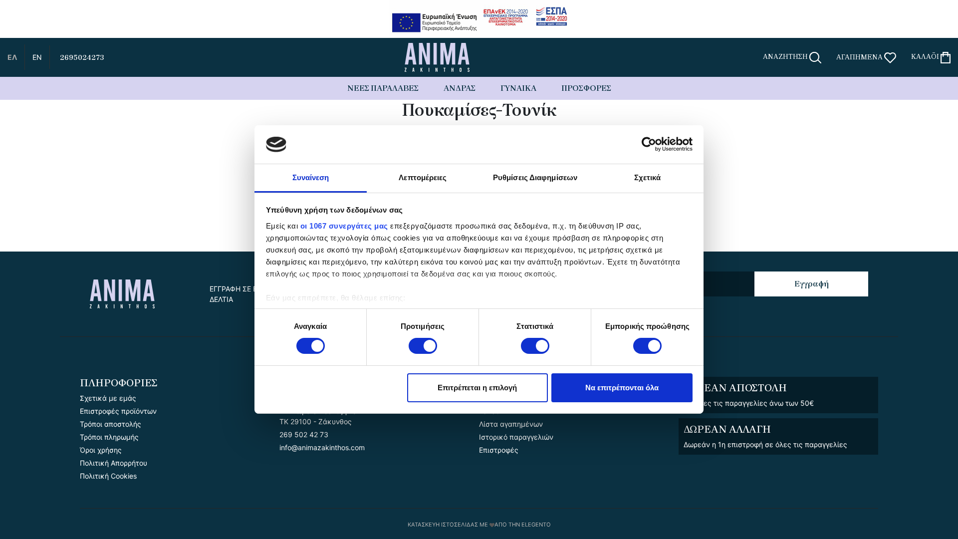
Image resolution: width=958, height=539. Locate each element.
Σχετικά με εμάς (108, 398)
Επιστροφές (498, 450)
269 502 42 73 (303, 434)
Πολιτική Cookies (108, 476)
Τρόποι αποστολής (110, 424)
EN (37, 57)
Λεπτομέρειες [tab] (423, 177)
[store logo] (437, 57)
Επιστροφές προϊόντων (118, 411)
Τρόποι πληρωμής (109, 437)
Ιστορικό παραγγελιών (516, 437)
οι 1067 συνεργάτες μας (344, 226)
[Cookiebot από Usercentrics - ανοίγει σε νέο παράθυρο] (649, 144)
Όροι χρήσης (101, 450)
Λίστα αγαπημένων (511, 424)
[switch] (423, 347)
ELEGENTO (536, 524)
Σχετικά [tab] (647, 177)
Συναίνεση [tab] (310, 177)
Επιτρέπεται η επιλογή (477, 387)
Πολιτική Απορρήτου (113, 463)
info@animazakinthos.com (322, 447)
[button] (12, 57)
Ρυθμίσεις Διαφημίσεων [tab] (535, 177)
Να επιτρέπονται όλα (622, 387)
